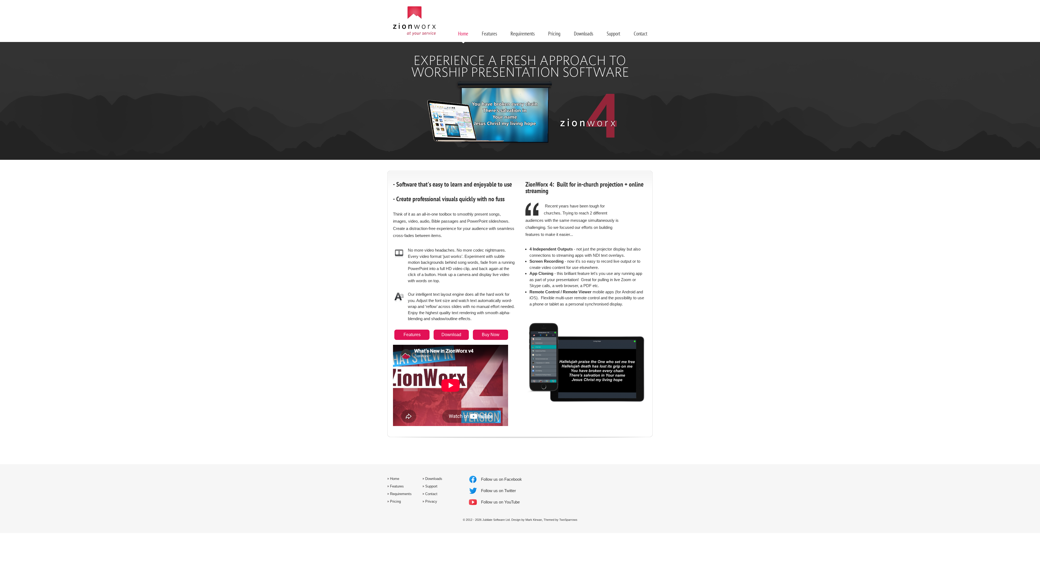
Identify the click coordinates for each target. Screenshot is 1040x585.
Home (463, 34)
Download (451, 334)
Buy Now (490, 334)
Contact (640, 34)
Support (613, 34)
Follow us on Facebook (501, 479)
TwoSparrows (568, 519)
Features (412, 334)
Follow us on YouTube (500, 502)
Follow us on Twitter (498, 490)
